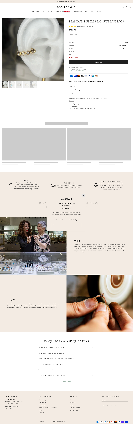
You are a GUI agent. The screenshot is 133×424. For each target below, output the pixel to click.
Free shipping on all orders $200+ (66, 1)
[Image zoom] (33, 49)
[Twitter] (103, 405)
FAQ (40, 410)
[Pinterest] (111, 405)
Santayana (48, 422)
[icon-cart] (129, 7)
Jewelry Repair (43, 400)
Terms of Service (75, 407)
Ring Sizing (42, 402)
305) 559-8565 (11, 399)
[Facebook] (107, 405)
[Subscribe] (126, 400)
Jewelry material (74, 34)
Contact (41, 412)
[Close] (83, 195)
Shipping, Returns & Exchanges (48, 407)
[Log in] (126, 7)
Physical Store (43, 405)
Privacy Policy (74, 410)
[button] (98, 62)
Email (104, 400)
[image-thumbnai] (5, 84)
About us (73, 402)
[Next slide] (38, 49)
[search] (123, 7)
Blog (71, 405)
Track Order (73, 400)
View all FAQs (66, 381)
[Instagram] (115, 405)
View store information (77, 70)
